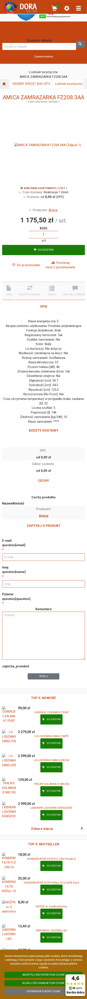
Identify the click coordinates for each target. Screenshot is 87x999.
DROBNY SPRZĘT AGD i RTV (31, 83)
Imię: (14, 570)
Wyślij (43, 676)
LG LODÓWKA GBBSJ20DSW (51, 760)
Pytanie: (16, 596)
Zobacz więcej (42, 829)
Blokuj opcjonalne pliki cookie (43, 983)
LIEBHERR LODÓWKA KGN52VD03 (51, 807)
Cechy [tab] (52, 294)
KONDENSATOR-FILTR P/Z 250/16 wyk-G (51, 858)
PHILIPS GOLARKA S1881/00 (51, 784)
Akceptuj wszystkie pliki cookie (43, 974)
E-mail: (13, 543)
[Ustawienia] (66, 8)
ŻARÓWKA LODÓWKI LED (51, 930)
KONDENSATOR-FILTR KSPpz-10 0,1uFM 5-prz (51, 882)
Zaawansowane (43, 56)
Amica (53, 210)
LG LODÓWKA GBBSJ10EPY (51, 736)
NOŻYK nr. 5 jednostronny (51, 906)
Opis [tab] (9, 294)
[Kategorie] (78, 8)
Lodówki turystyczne (69, 83)
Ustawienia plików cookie (43, 991)
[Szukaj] (80, 44)
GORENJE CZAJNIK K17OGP (51, 712)
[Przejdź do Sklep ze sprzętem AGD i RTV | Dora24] (4, 84)
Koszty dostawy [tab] (29, 294)
